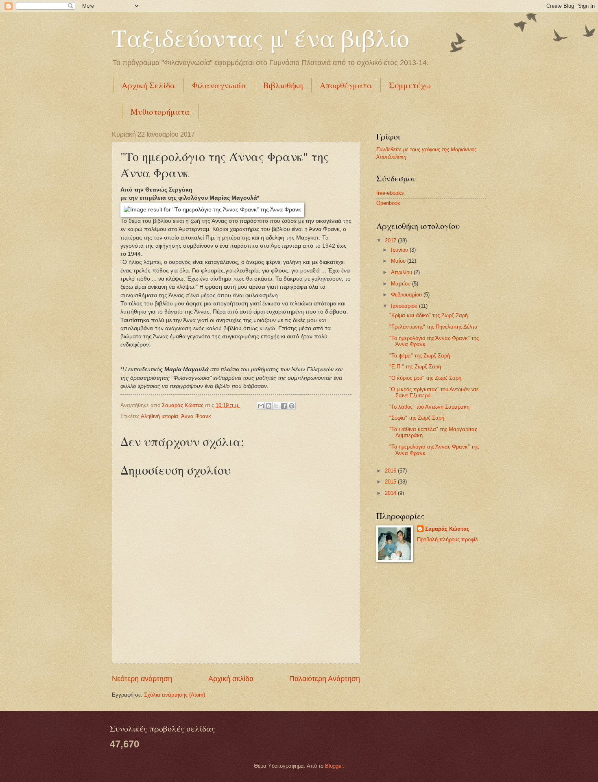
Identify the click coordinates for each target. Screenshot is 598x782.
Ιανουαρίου (405, 306)
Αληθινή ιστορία (159, 416)
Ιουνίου (400, 250)
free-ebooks (390, 193)
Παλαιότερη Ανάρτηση (324, 679)
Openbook (388, 203)
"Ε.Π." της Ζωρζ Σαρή (415, 367)
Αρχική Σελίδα (148, 85)
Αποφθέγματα (346, 85)
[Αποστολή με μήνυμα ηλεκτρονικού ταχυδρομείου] (261, 406)
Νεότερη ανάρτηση (142, 679)
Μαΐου (399, 261)
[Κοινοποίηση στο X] (276, 406)
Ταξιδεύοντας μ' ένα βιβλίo (260, 37)
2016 (391, 471)
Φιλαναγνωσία (219, 85)
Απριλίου (402, 272)
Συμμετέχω (410, 85)
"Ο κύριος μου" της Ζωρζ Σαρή (425, 378)
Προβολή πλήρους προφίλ (447, 539)
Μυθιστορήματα (160, 111)
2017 (391, 240)
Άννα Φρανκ (196, 416)
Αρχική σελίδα (230, 679)
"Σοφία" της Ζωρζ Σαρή (416, 418)
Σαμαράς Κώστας (447, 529)
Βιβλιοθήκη (283, 85)
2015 (391, 482)
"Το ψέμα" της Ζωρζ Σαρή (419, 356)
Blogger (334, 766)
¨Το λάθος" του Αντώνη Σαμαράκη (429, 407)
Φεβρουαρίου (407, 295)
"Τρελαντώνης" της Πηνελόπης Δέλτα (433, 327)
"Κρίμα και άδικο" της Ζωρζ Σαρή (428, 315)
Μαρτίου (401, 284)
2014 (391, 493)
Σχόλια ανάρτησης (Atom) (174, 695)
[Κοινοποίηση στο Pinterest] (292, 406)
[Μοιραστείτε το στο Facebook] (284, 406)
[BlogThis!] (268, 406)
